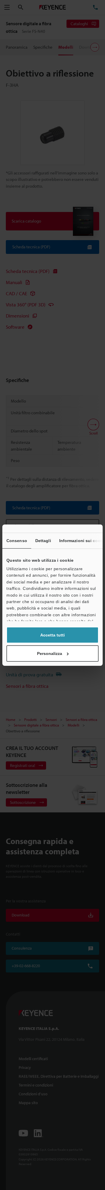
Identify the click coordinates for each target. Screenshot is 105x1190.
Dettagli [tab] (43, 540)
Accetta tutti (52, 635)
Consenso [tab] (16, 540)
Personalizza (49, 653)
